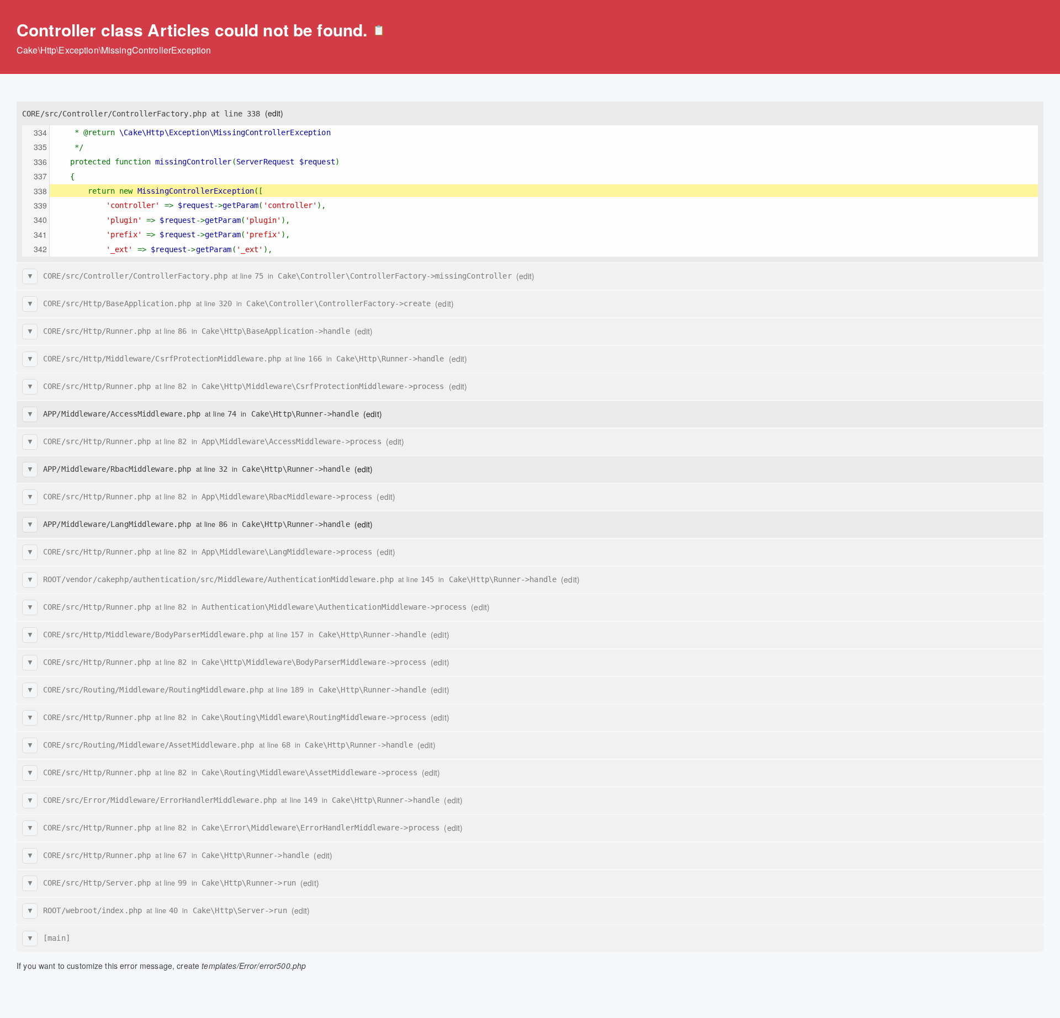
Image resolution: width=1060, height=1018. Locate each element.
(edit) (274, 113)
